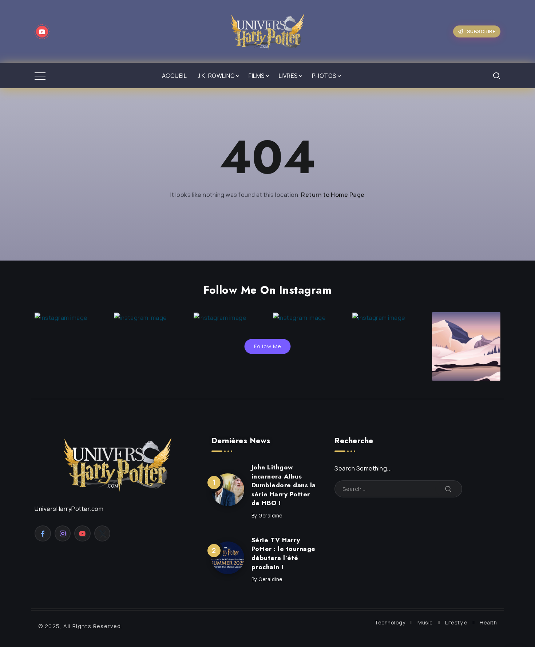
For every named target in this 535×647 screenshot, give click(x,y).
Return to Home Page (333, 195)
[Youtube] (42, 32)
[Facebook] (42, 533)
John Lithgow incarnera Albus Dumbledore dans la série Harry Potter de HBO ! (283, 485)
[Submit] (448, 489)
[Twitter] (102, 533)
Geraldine (270, 515)
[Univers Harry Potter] (267, 31)
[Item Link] (227, 489)
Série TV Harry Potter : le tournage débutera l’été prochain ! (283, 553)
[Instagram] (62, 533)
